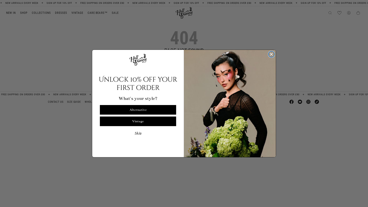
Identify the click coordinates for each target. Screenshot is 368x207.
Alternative (138, 110)
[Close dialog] (271, 54)
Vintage (138, 121)
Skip (138, 133)
